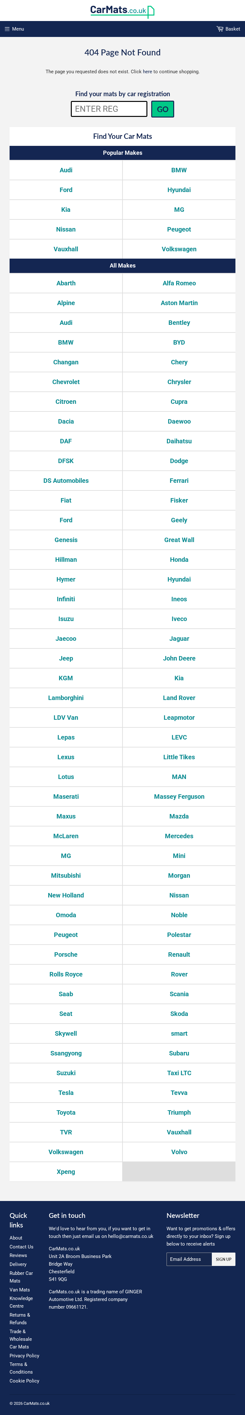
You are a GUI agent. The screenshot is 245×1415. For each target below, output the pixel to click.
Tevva (179, 1093)
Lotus (66, 777)
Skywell (66, 1033)
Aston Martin (179, 303)
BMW (179, 170)
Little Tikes (179, 757)
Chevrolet (66, 382)
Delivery (18, 1264)
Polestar (179, 935)
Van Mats (20, 1290)
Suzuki (66, 1073)
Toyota (66, 1112)
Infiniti (66, 599)
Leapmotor (179, 717)
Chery (179, 362)
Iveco (179, 619)
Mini (179, 856)
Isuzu (66, 619)
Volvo (179, 1152)
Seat (65, 1014)
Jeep (66, 658)
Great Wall (179, 540)
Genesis (66, 540)
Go (162, 109)
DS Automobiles (66, 480)
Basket (233, 29)
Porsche (66, 954)
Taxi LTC (179, 1073)
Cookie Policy (24, 1381)
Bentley (179, 322)
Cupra (179, 401)
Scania (179, 994)
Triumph (179, 1112)
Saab (66, 994)
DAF (66, 441)
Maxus (66, 816)
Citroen (66, 401)
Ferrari (179, 480)
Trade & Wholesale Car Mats (21, 1339)
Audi (66, 170)
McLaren (65, 836)
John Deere (179, 658)
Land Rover (179, 698)
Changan (65, 362)
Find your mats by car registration (122, 93)
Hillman (66, 559)
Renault (179, 954)
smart (179, 1033)
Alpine (66, 303)
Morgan (179, 875)
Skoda (179, 1014)
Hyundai (179, 190)
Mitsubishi (66, 875)
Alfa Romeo (179, 283)
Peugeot (179, 229)
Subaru (179, 1053)
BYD (179, 342)
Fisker (179, 500)
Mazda (179, 816)
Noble (179, 915)
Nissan (66, 229)
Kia (66, 209)
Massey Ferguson (179, 796)
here (147, 72)
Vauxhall (66, 249)
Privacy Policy (24, 1356)
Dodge (179, 461)
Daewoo (179, 421)
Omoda (66, 915)
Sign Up (223, 1259)
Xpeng (66, 1172)
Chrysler (179, 382)
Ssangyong (66, 1053)
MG (179, 209)
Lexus (65, 757)
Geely (179, 520)
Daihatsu (179, 441)
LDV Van (66, 717)
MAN (179, 777)
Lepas (66, 737)
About (16, 1238)
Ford (66, 190)
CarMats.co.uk (37, 1403)
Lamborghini (66, 698)
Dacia (66, 421)
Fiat (66, 500)
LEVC (179, 737)
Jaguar (179, 638)
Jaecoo (66, 638)
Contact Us (21, 1247)
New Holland (66, 895)
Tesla (66, 1093)
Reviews (18, 1255)
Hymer (65, 579)
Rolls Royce (66, 974)
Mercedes (179, 836)
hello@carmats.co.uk (130, 1236)
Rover (179, 974)
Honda (179, 559)
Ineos (179, 599)
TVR (66, 1132)
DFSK (66, 461)
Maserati (66, 796)
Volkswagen (179, 249)
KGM (66, 678)
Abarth (66, 283)
